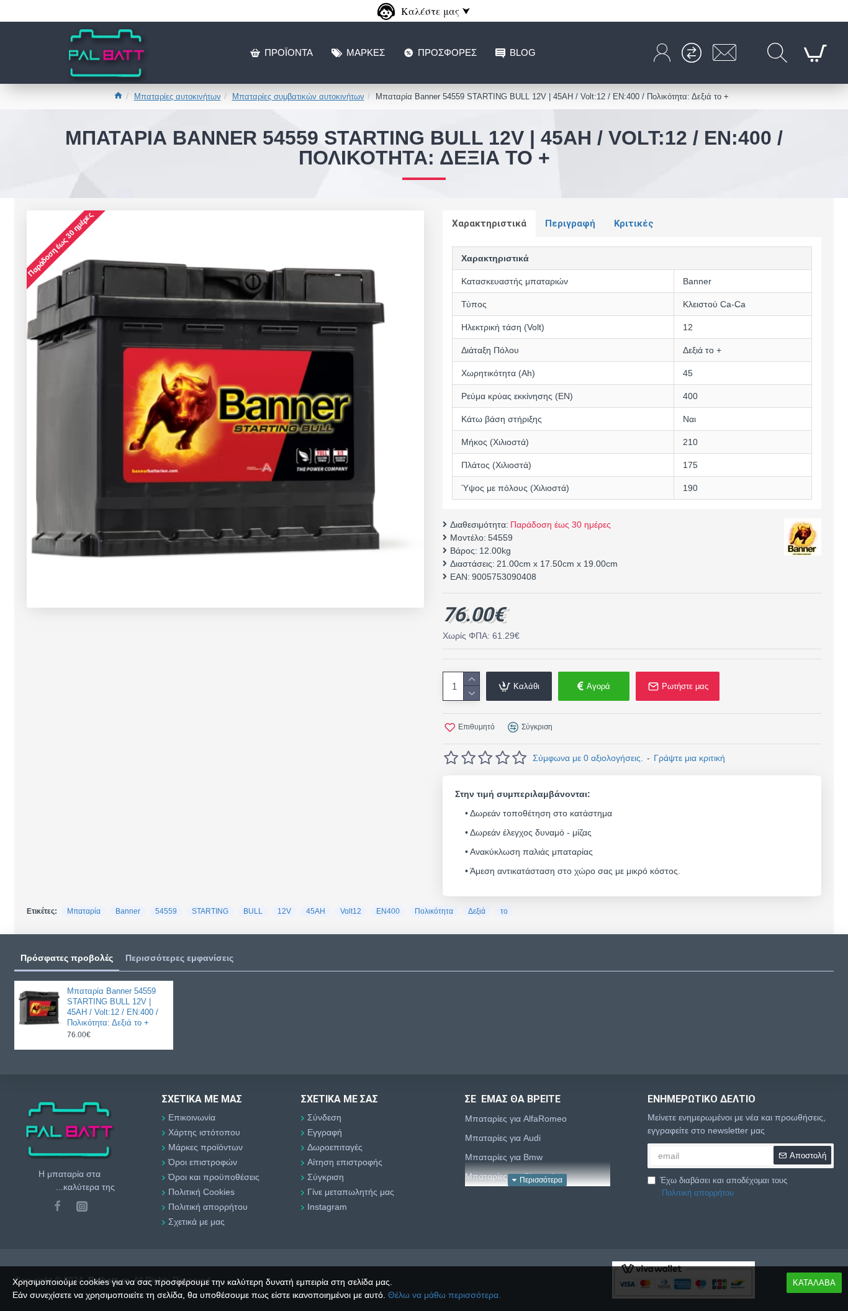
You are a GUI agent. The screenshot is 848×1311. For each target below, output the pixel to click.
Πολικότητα (434, 911)
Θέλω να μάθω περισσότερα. (444, 1295)
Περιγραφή (570, 223)
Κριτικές (634, 223)
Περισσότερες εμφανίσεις (179, 958)
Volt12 (350, 911)
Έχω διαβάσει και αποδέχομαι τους (723, 1186)
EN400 (388, 911)
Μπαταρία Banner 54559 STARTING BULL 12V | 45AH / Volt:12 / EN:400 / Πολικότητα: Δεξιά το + (112, 1006)
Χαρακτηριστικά (489, 223)
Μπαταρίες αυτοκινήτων (177, 96)
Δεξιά (476, 911)
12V (284, 911)
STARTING (210, 911)
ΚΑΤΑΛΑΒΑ (814, 1282)
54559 (166, 911)
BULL (253, 911)
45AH (315, 911)
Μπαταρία (84, 911)
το (504, 911)
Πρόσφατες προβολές (66, 958)
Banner (127, 911)
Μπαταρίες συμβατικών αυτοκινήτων (298, 96)
